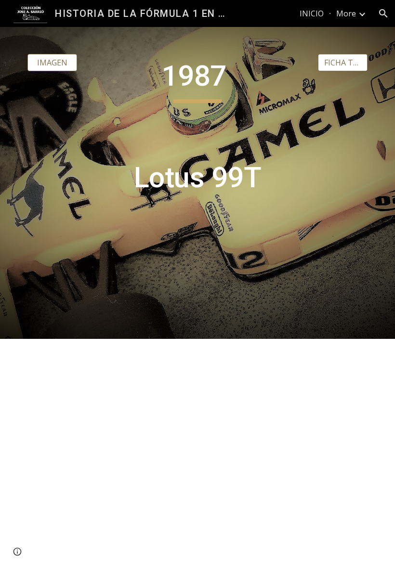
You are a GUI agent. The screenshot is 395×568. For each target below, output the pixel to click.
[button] (383, 13)
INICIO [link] (312, 13)
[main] (198, 183)
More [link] (346, 13)
